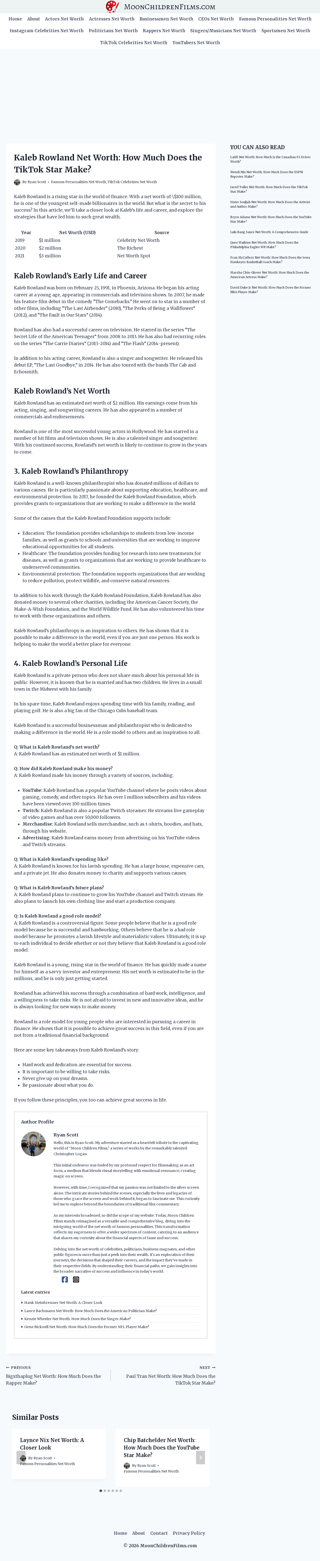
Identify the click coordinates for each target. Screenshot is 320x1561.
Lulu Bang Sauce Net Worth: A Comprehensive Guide (269, 232)
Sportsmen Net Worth (286, 30)
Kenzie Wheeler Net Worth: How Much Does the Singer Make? (77, 1319)
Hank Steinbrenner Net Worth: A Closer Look (63, 1302)
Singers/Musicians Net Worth (223, 30)
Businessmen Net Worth (166, 19)
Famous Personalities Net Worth (275, 19)
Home (15, 19)
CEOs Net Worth (216, 19)
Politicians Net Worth (113, 30)
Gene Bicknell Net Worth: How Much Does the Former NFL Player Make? (86, 1327)
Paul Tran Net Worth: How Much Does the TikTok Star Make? (171, 1376)
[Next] (200, 1457)
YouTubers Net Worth (196, 42)
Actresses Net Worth (111, 19)
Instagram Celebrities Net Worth (47, 30)
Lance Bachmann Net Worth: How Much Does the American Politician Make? (90, 1311)
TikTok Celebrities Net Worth (133, 42)
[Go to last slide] (21, 1457)
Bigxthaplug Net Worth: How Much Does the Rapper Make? (53, 1376)
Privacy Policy (189, 1533)
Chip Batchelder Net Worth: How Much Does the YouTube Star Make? (162, 1447)
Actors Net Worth (64, 19)
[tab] (101, 1491)
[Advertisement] (160, 86)
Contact (159, 1533)
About (33, 19)
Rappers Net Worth (164, 30)
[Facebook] (64, 1279)
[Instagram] (76, 1279)
